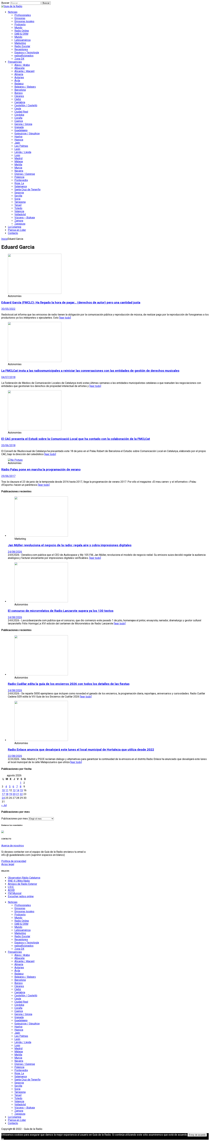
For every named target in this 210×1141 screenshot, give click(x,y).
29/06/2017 (8, 476)
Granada (19, 127)
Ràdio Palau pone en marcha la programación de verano (41, 469)
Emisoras (19, 18)
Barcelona (20, 89)
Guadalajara (20, 130)
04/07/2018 (8, 377)
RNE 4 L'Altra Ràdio (19, 880)
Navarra (18, 170)
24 (3, 797)
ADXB (11, 890)
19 (10, 794)
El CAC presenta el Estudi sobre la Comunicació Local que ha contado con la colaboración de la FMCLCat (75, 439)
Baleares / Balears (25, 86)
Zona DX (19, 58)
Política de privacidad (13, 861)
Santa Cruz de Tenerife (27, 189)
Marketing (20, 43)
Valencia (19, 211)
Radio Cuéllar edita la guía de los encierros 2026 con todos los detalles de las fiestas (68, 684)
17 (3, 794)
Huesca (18, 139)
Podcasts (20, 24)
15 (21, 790)
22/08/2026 (15, 755)
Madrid (18, 158)
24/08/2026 (15, 551)
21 (17, 794)
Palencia (19, 177)
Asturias (19, 77)
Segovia (19, 192)
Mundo (18, 27)
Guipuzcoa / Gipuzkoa (27, 133)
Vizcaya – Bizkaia (24, 217)
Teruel (17, 205)
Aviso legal (7, 864)
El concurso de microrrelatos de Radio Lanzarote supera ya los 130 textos (60, 611)
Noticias (12, 12)
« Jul (4, 805)
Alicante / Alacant (24, 71)
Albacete (19, 68)
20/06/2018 (8, 445)
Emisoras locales (24, 21)
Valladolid (20, 214)
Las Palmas (21, 146)
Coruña (18, 117)
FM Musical (14, 893)
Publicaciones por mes (14, 818)
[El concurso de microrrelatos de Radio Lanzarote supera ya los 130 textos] (41, 601)
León (17, 149)
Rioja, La (19, 183)
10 (3, 790)
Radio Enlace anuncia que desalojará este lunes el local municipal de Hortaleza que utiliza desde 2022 (81, 749)
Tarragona (20, 202)
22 (21, 794)
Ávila (17, 80)
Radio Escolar (22, 46)
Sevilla (18, 195)
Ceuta (17, 108)
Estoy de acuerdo (197, 1135)
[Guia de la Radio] (11, 6)
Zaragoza (19, 223)
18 (6, 794)
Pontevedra (21, 180)
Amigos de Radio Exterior (22, 883)
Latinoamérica (22, 40)
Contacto (13, 233)
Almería (18, 74)
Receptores (21, 49)
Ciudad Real (21, 111)
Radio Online (21, 30)
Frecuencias (15, 61)
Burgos (18, 93)
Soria (17, 198)
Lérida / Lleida (22, 152)
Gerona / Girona (23, 124)
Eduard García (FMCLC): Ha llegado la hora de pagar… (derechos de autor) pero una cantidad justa (70, 302)
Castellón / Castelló (25, 105)
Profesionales (22, 15)
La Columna (14, 226)
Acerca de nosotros (12, 845)
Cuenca (18, 121)
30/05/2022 (8, 308)
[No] (2, 1139)
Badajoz (19, 83)
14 (17, 790)
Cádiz (17, 99)
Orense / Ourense (24, 174)
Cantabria (19, 102)
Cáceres (19, 96)
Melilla (18, 164)
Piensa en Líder (17, 230)
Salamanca (20, 186)
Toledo (18, 208)
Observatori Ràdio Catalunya (24, 877)
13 (14, 790)
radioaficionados (23, 55)
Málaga (18, 161)
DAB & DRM (21, 33)
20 (14, 794)
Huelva (18, 136)
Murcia (18, 167)
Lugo (17, 155)
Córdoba (19, 114)
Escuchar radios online (21, 896)
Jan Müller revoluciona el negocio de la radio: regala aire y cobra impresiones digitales (69, 545)
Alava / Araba (22, 65)
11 (6, 790)
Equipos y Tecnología (26, 52)
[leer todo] (65, 317)
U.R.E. (11, 887)
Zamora (18, 220)
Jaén (17, 142)
